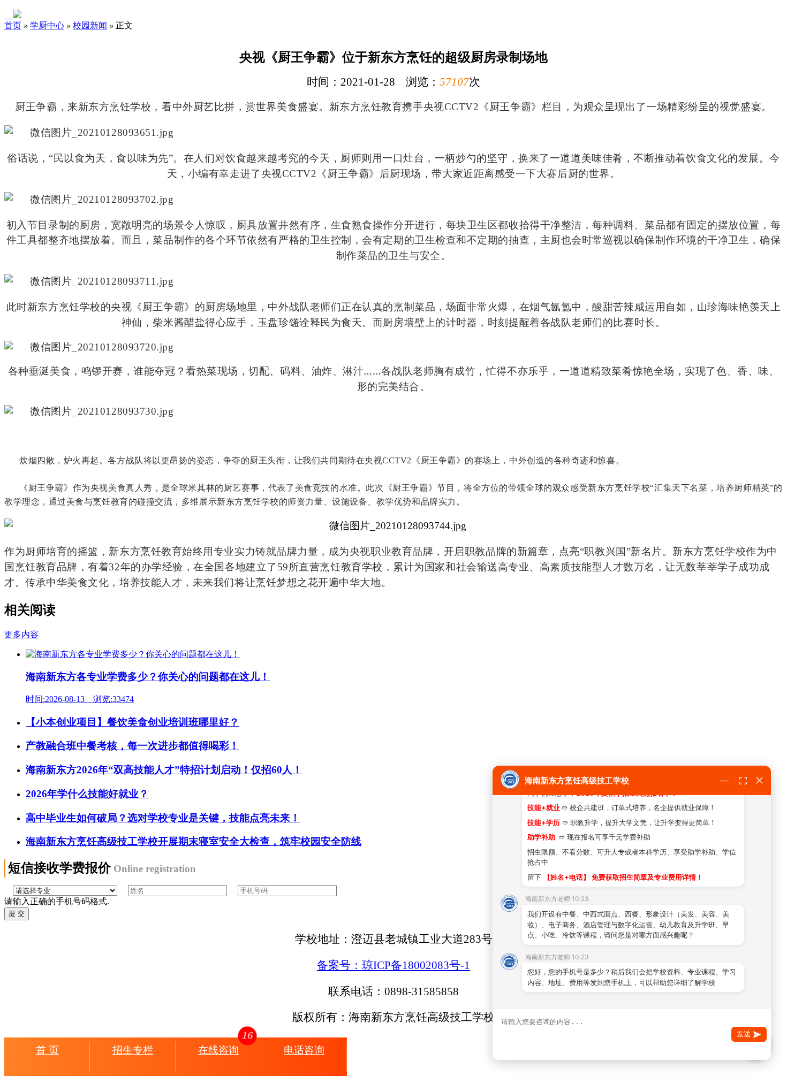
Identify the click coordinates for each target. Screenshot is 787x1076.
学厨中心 (47, 25)
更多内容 (21, 634)
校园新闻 (90, 25)
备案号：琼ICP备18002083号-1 (393, 965)
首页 (12, 25)
